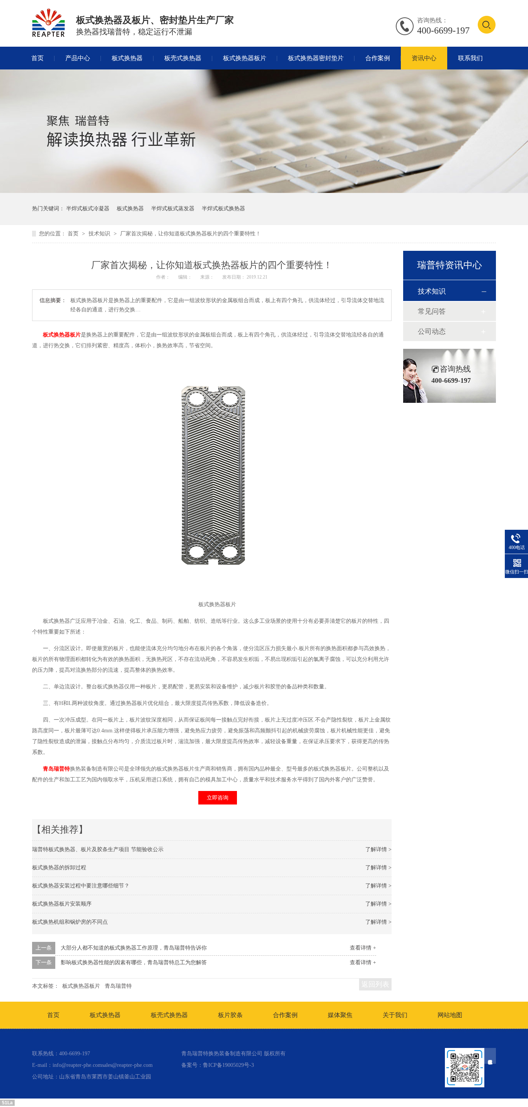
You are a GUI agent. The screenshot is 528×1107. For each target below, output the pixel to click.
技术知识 (100, 234)
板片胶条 (230, 1015)
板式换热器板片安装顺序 (62, 904)
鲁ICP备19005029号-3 (228, 1065)
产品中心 (77, 58)
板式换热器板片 (244, 58)
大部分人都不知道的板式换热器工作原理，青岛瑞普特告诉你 (134, 948)
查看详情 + (363, 948)
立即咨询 (217, 798)
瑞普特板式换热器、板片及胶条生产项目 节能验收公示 (98, 849)
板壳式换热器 (182, 58)
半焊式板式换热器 (223, 208)
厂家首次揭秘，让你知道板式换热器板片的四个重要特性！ (190, 234)
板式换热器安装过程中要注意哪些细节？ (80, 886)
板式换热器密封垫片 (316, 58)
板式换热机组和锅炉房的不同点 (70, 922)
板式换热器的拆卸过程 (59, 867)
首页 (37, 58)
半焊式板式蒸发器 (172, 208)
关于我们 (395, 1015)
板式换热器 (127, 58)
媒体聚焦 (340, 1015)
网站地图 (450, 1015)
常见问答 (432, 311)
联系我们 (470, 58)
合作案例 (377, 58)
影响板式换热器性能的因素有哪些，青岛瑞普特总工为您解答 (134, 962)
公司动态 (432, 331)
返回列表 (375, 984)
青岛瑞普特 (56, 769)
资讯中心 (424, 58)
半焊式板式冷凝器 (87, 208)
